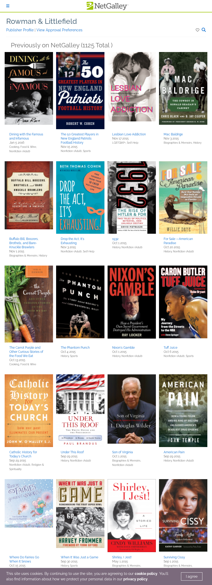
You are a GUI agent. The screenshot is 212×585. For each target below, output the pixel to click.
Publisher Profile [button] (20, 30)
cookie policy (146, 574)
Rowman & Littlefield (41, 21)
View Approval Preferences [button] (59, 30)
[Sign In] (7, 6)
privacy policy (135, 579)
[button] (198, 30)
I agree (192, 576)
